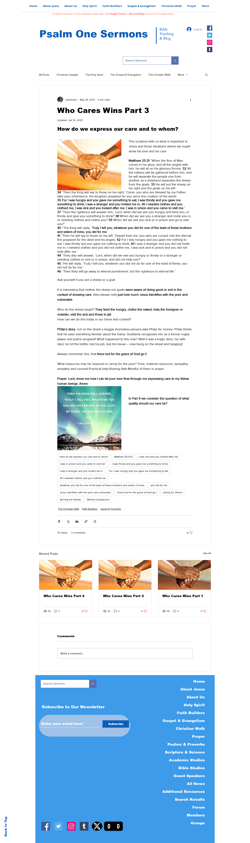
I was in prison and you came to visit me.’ (83, 463)
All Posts (44, 74)
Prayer (198, 736)
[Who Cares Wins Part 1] (184, 575)
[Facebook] (209, 28)
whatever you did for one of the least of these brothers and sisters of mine (102, 485)
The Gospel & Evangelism (125, 74)
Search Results (190, 799)
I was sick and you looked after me (158, 456)
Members (196, 815)
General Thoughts (110, 508)
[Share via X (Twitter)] (68, 521)
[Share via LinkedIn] (77, 521)
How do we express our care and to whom (84, 456)
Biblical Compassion (98, 499)
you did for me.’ (159, 485)
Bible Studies (191, 768)
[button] (206, 74)
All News (196, 784)
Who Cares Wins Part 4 (64, 596)
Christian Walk (190, 729)
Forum (198, 807)
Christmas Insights (67, 74)
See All (207, 553)
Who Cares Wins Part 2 (123, 596)
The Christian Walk (159, 74)
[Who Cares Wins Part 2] (125, 575)
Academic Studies (187, 760)
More (181, 74)
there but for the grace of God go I (137, 492)
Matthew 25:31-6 (123, 456)
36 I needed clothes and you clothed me (83, 478)
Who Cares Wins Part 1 (182, 596)
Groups (198, 823)
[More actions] (190, 99)
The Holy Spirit (94, 74)
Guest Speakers (189, 776)
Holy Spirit (194, 705)
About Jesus (192, 689)
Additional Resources (183, 792)
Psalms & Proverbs (186, 744)
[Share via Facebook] (59, 521)
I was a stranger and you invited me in (81, 470)
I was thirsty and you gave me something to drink (140, 463)
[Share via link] (86, 521)
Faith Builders (90, 508)
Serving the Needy (70, 499)
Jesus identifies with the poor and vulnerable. (85, 492)
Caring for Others (173, 492)
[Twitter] (209, 35)
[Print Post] (95, 521)
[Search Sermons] (174, 60)
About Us (195, 697)
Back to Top (6, 827)
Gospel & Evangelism (184, 721)
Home (199, 681)
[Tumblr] (209, 49)
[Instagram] (209, 42)
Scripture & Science (185, 752)
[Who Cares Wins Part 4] (65, 575)
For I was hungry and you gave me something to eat (138, 470)
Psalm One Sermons (93, 33)
